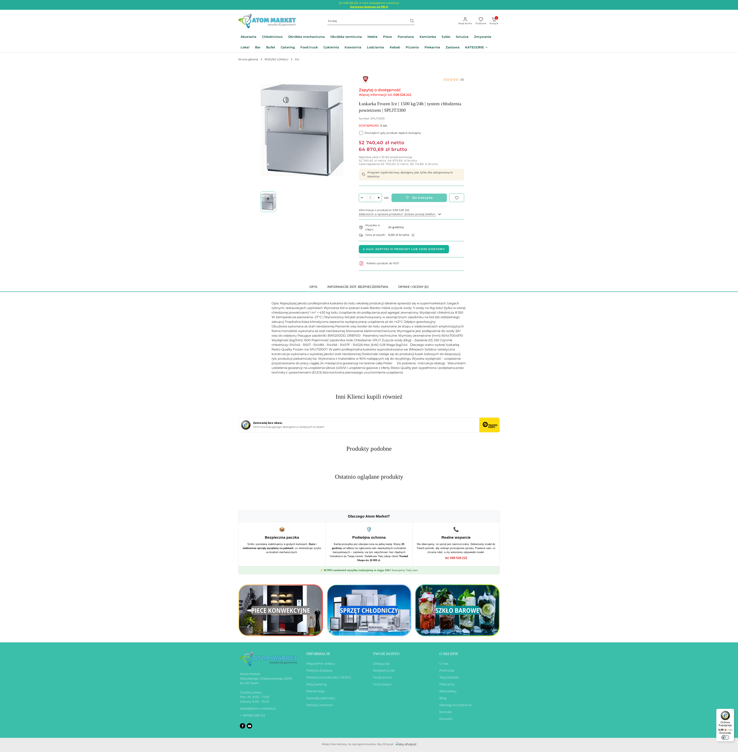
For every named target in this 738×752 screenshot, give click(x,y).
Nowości (446, 719)
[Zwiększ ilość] (379, 198)
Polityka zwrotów (319, 705)
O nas (443, 663)
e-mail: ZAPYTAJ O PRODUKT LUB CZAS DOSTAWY (404, 249)
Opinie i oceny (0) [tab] (413, 287)
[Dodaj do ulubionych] (456, 198)
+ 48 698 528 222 (252, 715)
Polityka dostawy (319, 670)
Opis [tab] (313, 287)
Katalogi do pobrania (455, 705)
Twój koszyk (382, 684)
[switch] (725, 737)
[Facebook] (242, 726)
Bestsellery (448, 691)
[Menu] (732, 711)
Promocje (446, 670)
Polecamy (447, 684)
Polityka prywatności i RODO (328, 677)
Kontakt (445, 712)
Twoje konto (382, 677)
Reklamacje (315, 691)
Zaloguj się (381, 663)
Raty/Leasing (316, 684)
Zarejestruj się (384, 670)
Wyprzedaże (449, 677)
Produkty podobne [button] (369, 448)
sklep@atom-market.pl (258, 708)
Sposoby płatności (320, 698)
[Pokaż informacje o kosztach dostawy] (413, 235)
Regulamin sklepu (320, 663)
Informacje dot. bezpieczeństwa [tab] (357, 287)
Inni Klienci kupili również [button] (369, 396)
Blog (443, 698)
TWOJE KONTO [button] (386, 654)
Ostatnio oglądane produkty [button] (369, 476)
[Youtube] (249, 726)
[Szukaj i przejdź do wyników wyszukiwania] (412, 21)
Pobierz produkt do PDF (383, 263)
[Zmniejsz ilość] (362, 198)
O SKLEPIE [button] (448, 654)
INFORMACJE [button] (318, 654)
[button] (476, 48)
